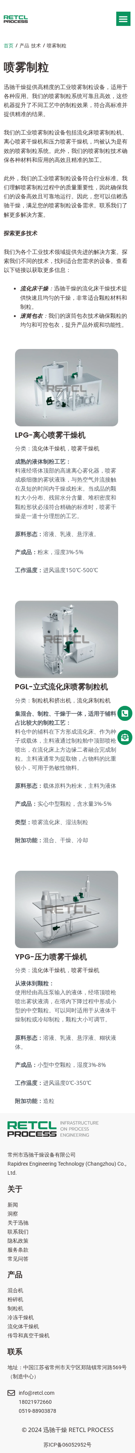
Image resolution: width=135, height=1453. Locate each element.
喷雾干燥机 (85, 448)
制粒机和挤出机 (51, 700)
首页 (9, 45)
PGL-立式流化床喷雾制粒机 (61, 686)
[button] (123, 19)
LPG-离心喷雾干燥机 (50, 435)
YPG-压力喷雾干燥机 (51, 957)
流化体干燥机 (49, 448)
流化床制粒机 (94, 700)
